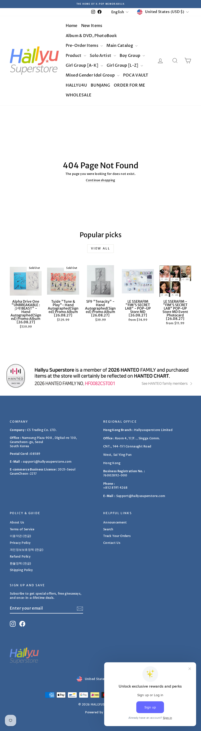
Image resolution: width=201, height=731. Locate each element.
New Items (91, 25)
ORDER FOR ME (129, 85)
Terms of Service (22, 529)
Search (108, 529)
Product (74, 55)
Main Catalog (120, 45)
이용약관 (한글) (20, 536)
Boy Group (130, 55)
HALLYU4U (76, 85)
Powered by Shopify (100, 712)
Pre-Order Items (82, 45)
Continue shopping (100, 180)
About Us (17, 522)
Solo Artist (101, 55)
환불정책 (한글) (20, 563)
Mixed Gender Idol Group (91, 75)
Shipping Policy (21, 570)
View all (100, 248)
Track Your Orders (117, 536)
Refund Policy (20, 557)
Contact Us (111, 543)
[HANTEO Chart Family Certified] (100, 376)
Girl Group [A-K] (82, 65)
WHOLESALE (79, 95)
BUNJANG (100, 85)
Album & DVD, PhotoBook (91, 36)
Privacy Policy (20, 543)
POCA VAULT (135, 75)
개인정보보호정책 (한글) (26, 550)
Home (71, 25)
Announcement (115, 522)
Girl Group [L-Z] (123, 65)
